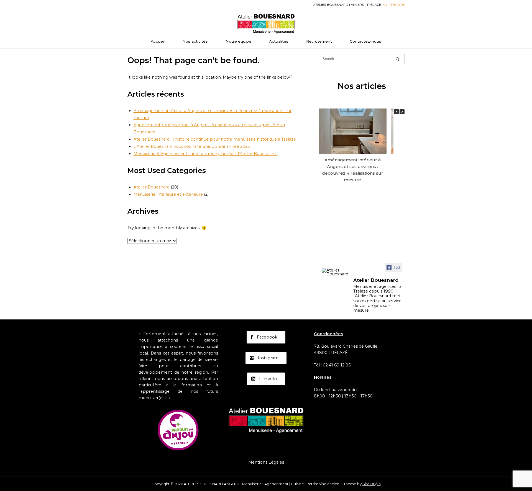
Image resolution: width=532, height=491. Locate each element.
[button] (402, 111)
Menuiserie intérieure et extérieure (168, 194)
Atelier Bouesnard (152, 187)
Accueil (158, 41)
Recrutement (319, 41)
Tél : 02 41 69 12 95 (332, 365)
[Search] (398, 59)
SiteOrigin (371, 484)
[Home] (266, 23)
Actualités (278, 41)
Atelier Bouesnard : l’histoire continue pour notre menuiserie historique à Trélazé (215, 139)
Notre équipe (238, 41)
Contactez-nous (365, 41)
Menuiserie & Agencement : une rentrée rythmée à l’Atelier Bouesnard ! (206, 153)
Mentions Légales (266, 462)
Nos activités (195, 41)
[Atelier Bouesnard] (335, 272)
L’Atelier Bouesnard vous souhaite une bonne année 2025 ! (193, 146)
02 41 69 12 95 (394, 5)
